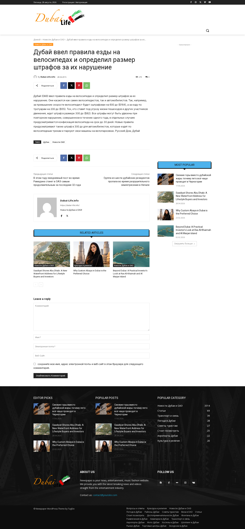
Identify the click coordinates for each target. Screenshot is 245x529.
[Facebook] (191, 2)
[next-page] (41, 285)
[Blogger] (161, 482)
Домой (37, 39)
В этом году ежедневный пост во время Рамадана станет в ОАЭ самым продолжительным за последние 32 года (57, 181)
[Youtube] (210, 2)
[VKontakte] (193, 482)
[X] (200, 2)
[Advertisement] (185, 97)
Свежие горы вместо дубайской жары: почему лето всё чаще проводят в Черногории (193, 178)
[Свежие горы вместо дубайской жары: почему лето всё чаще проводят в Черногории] (166, 179)
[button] (208, 31)
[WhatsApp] (86, 85)
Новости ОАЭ (58, 142)
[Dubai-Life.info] (36, 77)
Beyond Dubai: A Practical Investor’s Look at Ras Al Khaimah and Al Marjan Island (130, 273)
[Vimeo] (205, 2)
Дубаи (46, 142)
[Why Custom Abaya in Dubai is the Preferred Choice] (91, 254)
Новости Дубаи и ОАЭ (53, 39)
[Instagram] (196, 2)
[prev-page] (36, 285)
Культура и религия (83, 265)
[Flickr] (177, 482)
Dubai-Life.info (47, 77)
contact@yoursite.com (105, 495)
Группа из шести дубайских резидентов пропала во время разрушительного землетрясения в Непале (127, 181)
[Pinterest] (79, 85)
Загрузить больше (183, 243)
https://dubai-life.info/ (70, 205)
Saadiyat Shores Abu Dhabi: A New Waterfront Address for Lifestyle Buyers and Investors (50, 273)
